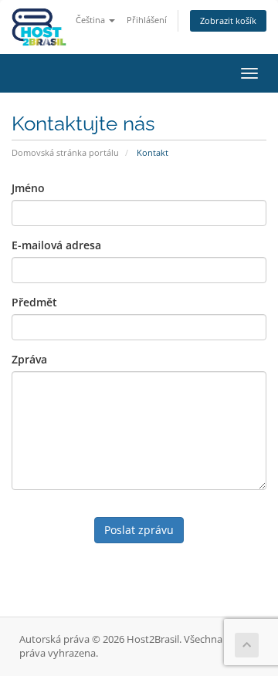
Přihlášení (147, 19)
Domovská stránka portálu (65, 152)
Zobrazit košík (228, 20)
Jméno (28, 188)
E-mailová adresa (56, 245)
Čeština (91, 19)
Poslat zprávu (139, 529)
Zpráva (29, 359)
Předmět (34, 302)
